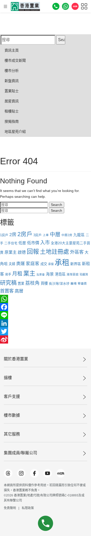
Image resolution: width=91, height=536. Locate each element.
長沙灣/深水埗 (59, 283)
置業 (21, 283)
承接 (51, 264)
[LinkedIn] (45, 323)
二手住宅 (10, 243)
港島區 (60, 274)
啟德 (22, 252)
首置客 (7, 291)
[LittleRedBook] (60, 473)
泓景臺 (40, 274)
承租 (62, 262)
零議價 (82, 283)
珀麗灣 (84, 274)
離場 (74, 283)
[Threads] (8, 473)
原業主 (11, 252)
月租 (17, 274)
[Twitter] (45, 331)
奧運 (20, 263)
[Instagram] (21, 473)
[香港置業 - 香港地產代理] (25, 6)
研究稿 (8, 283)
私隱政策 (28, 508)
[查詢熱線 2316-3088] (55, 6)
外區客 (77, 252)
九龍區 (79, 235)
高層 (19, 291)
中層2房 (66, 235)
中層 (55, 234)
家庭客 (32, 263)
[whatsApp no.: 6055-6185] (65, 6)
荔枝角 (32, 283)
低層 (22, 243)
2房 (12, 234)
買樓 (44, 283)
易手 (8, 274)
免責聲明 (10, 508)
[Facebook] (45, 307)
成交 (43, 264)
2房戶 (24, 234)
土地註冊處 (54, 251)
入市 (45, 242)
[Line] (45, 315)
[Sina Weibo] (45, 339)
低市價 (33, 242)
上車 (46, 235)
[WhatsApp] (45, 299)
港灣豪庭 (72, 274)
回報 (33, 251)
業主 (29, 273)
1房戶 (4, 235)
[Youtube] (47, 473)
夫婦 (12, 264)
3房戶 (37, 235)
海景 (50, 274)
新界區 (75, 264)
